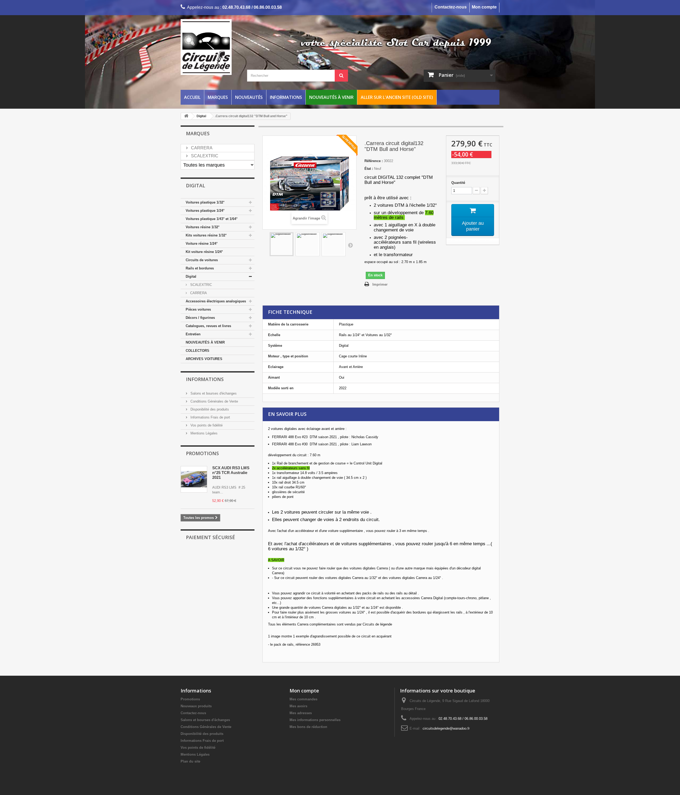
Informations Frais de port (209, 417)
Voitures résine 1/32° (202, 227)
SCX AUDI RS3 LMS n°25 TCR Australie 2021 (230, 473)
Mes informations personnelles (315, 720)
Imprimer (380, 284)
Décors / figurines (200, 318)
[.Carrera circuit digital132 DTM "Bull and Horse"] (281, 244)
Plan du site (190, 761)
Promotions (202, 453)
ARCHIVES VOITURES (204, 359)
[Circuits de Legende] (231, 47)
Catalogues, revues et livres (208, 326)
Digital (191, 276)
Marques (218, 97)
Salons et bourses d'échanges (213, 393)
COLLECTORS (197, 351)
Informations (286, 97)
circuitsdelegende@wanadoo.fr (446, 728)
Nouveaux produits (196, 706)
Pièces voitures (198, 309)
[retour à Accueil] (186, 116)
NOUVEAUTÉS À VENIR (205, 342)
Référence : (373, 161)
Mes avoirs (298, 706)
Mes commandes (303, 699)
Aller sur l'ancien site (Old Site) (397, 97)
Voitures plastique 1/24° (205, 211)
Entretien (193, 334)
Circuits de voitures (202, 260)
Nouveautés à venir (331, 97)
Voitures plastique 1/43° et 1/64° (211, 219)
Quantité (458, 183)
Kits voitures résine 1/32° (206, 235)
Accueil (192, 97)
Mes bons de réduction (308, 727)
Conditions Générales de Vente (213, 401)
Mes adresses (301, 713)
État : (368, 169)
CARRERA (201, 148)
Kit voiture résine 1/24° (204, 252)
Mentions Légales (203, 433)
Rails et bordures (200, 268)
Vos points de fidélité (206, 425)
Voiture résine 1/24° (202, 244)
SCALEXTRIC (204, 156)
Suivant (350, 245)
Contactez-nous (451, 7)
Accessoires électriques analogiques (216, 301)
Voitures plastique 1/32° (205, 202)
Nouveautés (249, 97)
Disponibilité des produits (209, 409)
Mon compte (484, 7)
